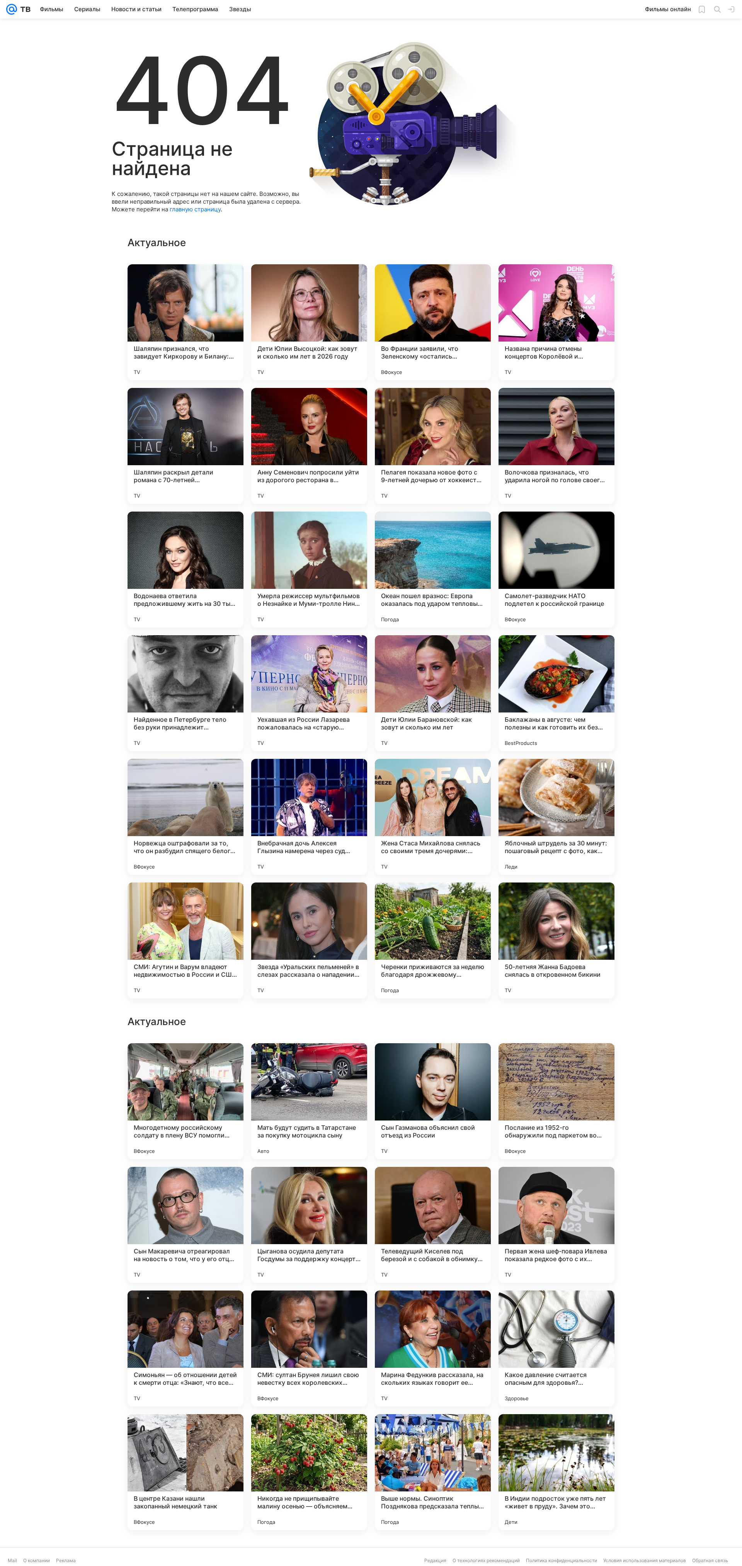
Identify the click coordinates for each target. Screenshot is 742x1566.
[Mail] (11, 9)
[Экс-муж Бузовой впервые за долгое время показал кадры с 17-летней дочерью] (556, 1064)
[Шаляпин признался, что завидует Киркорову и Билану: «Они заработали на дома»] (185, 322)
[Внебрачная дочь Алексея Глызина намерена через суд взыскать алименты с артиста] (309, 817)
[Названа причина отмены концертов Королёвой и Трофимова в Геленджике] (556, 322)
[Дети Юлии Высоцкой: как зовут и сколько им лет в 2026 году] (309, 322)
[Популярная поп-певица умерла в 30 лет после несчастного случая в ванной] (185, 1188)
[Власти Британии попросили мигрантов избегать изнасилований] (309, 1188)
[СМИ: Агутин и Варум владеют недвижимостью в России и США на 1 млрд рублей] (185, 940)
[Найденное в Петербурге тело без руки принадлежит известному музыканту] (185, 693)
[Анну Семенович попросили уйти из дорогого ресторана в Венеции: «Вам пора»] (309, 446)
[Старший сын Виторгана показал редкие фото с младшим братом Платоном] (556, 1188)
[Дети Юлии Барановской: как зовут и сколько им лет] (433, 693)
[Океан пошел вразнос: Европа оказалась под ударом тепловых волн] (433, 569)
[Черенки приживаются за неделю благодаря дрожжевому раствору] (433, 940)
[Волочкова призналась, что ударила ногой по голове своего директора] (556, 446)
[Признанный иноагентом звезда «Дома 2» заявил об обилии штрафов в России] (433, 1188)
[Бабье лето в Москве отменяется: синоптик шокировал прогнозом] (185, 1064)
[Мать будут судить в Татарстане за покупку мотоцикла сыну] (309, 1348)
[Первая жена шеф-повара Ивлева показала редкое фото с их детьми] (556, 1472)
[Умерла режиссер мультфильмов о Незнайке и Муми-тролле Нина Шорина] (309, 569)
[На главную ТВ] (24, 9)
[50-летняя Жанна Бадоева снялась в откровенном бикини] (556, 940)
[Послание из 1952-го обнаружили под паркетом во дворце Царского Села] (556, 1348)
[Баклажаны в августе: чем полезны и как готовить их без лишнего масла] (556, 693)
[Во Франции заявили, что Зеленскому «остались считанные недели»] (433, 322)
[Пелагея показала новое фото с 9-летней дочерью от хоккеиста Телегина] (433, 446)
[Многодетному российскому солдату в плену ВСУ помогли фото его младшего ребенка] (185, 1348)
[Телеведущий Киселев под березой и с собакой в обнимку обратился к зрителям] (433, 1472)
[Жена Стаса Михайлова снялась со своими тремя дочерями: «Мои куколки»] (433, 817)
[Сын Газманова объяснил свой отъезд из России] (433, 1348)
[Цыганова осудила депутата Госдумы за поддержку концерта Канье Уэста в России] (309, 1472)
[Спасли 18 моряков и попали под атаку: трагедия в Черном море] (309, 1064)
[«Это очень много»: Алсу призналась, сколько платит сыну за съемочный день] (433, 1064)
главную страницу (195, 209)
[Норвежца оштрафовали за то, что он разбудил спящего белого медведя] (185, 817)
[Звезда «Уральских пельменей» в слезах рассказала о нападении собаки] (309, 940)
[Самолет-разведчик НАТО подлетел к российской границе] (556, 569)
